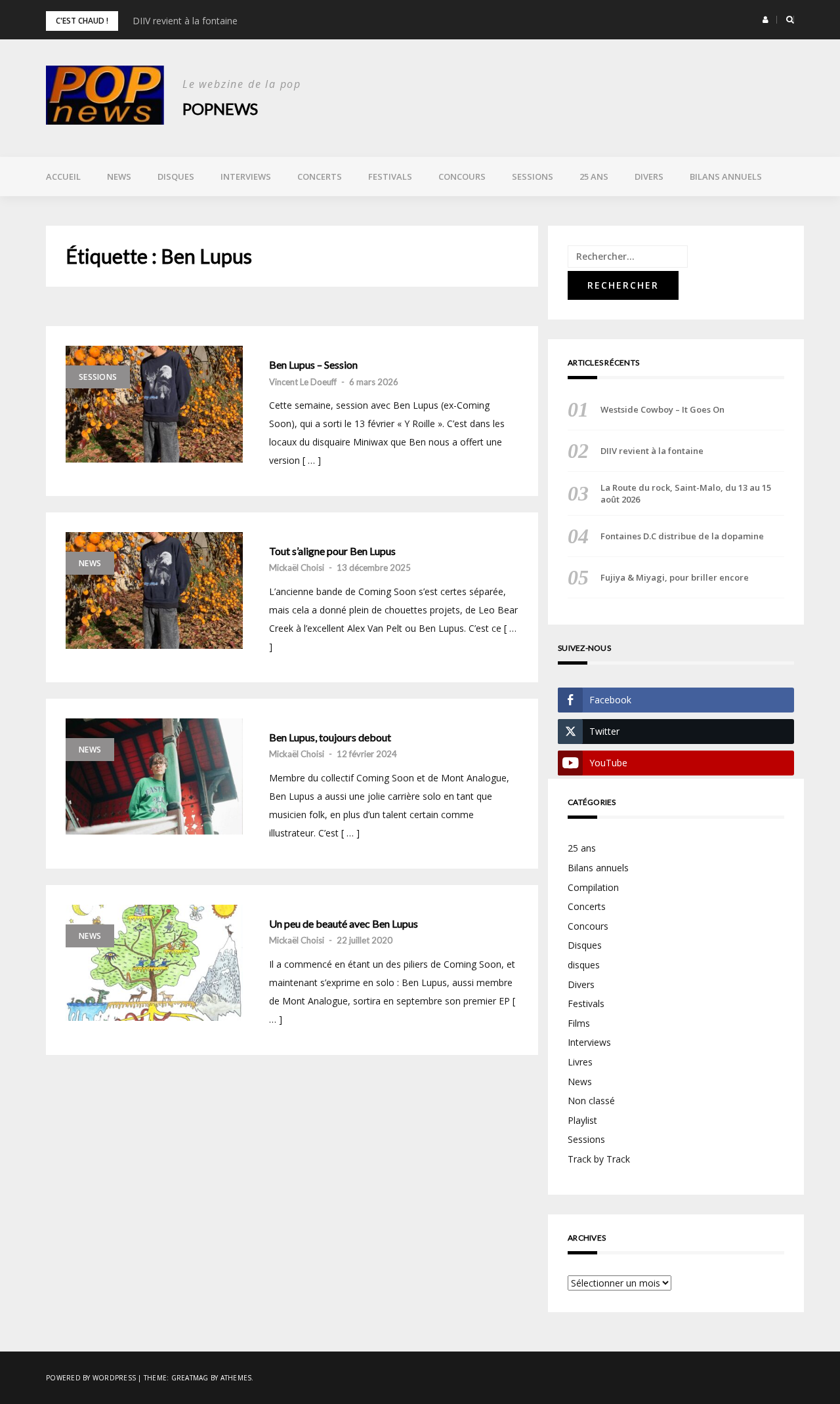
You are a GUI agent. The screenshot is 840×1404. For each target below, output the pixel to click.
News (119, 176)
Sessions (532, 176)
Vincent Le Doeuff (303, 382)
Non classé (591, 1100)
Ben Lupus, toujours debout (330, 737)
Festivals (390, 176)
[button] (765, 20)
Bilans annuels (726, 176)
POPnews (220, 108)
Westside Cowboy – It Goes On (662, 409)
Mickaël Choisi (296, 567)
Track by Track (599, 1159)
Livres (580, 1062)
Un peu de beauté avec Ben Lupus (343, 924)
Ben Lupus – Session (313, 365)
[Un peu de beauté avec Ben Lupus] (154, 963)
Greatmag (190, 1377)
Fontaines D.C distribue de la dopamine (682, 536)
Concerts (319, 176)
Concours (462, 176)
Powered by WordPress (91, 1377)
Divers (649, 176)
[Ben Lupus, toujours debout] (154, 776)
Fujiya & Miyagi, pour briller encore (674, 577)
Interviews (245, 176)
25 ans (593, 176)
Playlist (582, 1120)
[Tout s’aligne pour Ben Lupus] (154, 590)
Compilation (593, 887)
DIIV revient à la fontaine (185, 20)
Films (579, 1023)
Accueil (63, 176)
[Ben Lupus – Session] (154, 404)
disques (584, 965)
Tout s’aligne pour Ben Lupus (332, 551)
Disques (176, 176)
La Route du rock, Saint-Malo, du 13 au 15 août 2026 (685, 493)
